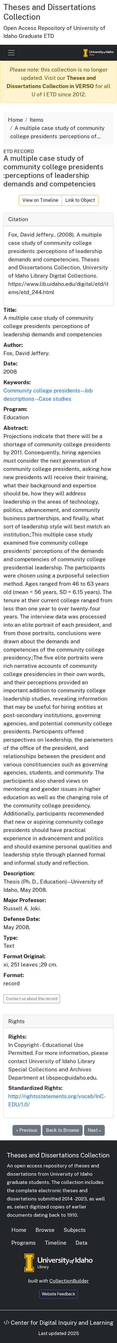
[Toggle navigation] (11, 52)
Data (81, 1243)
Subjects (75, 1230)
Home (15, 120)
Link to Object (80, 200)
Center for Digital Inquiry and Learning (61, 1322)
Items (36, 120)
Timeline (55, 1243)
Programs (23, 1243)
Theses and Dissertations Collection (58, 1155)
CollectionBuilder (69, 1281)
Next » (94, 1130)
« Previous (26, 1130)
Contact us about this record (31, 998)
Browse (45, 1230)
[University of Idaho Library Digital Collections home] (58, 1262)
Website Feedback (58, 1294)
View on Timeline (40, 200)
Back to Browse (62, 1130)
